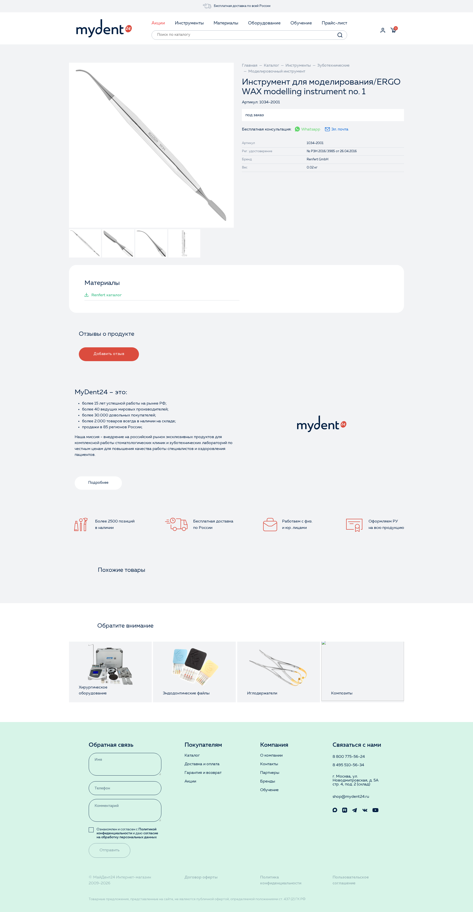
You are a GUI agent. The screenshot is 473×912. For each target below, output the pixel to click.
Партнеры (269, 773)
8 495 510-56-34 (348, 765)
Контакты (269, 764)
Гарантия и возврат (203, 773)
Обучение (269, 790)
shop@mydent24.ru (351, 797)
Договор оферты (201, 877)
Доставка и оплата (202, 764)
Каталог (192, 756)
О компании (271, 756)
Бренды (267, 781)
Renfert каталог (106, 295)
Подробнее (98, 483)
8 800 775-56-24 (349, 757)
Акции (190, 781)
